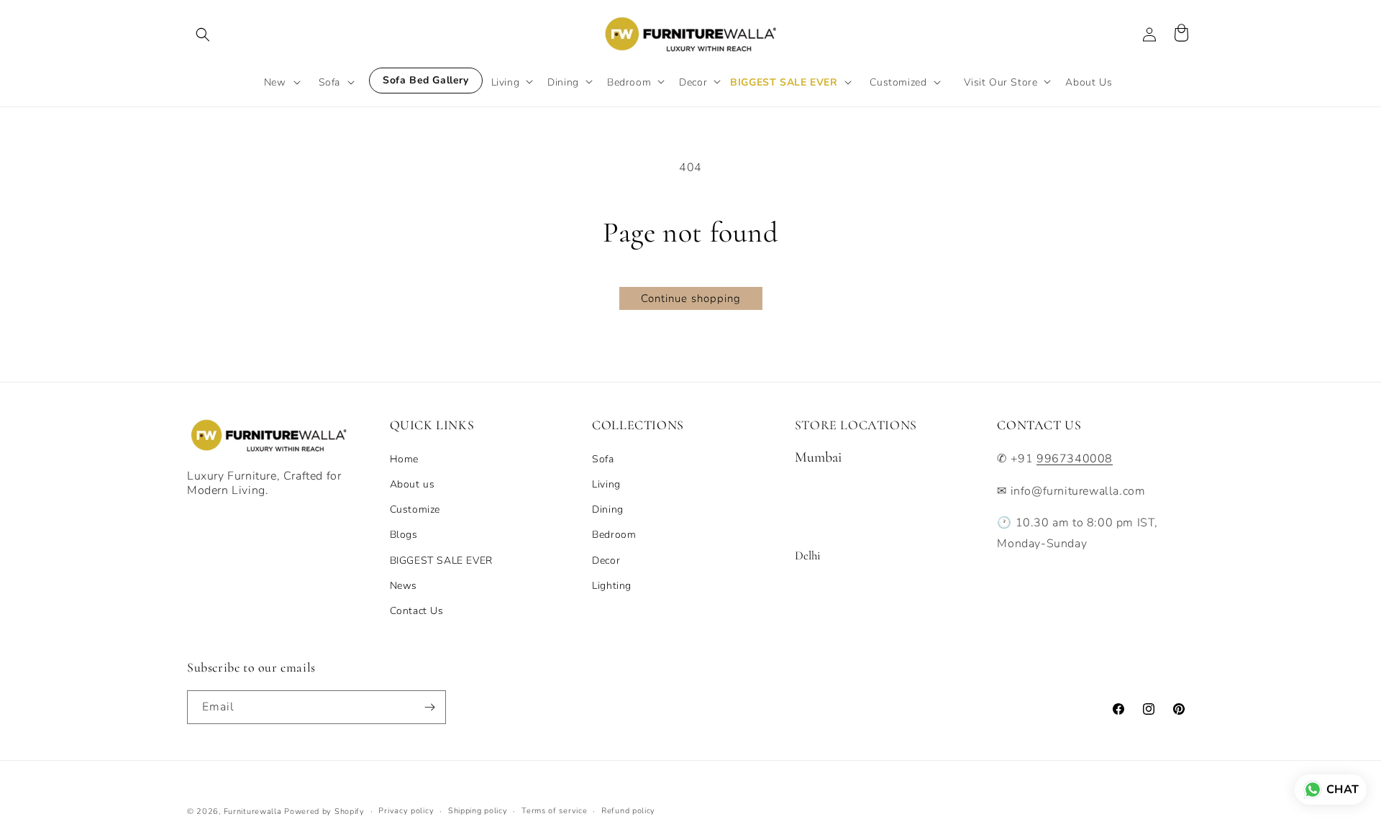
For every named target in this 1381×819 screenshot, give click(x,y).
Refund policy (628, 810)
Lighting (612, 585)
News (403, 585)
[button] (203, 34)
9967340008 (1074, 459)
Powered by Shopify (324, 811)
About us (412, 484)
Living (606, 484)
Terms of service (554, 810)
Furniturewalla (253, 811)
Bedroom (614, 534)
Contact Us (417, 611)
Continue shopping (691, 298)
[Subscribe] (429, 707)
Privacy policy (406, 810)
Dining (608, 509)
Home (404, 459)
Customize (415, 509)
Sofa (603, 459)
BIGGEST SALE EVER (441, 560)
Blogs (404, 534)
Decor (606, 560)
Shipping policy (478, 810)
